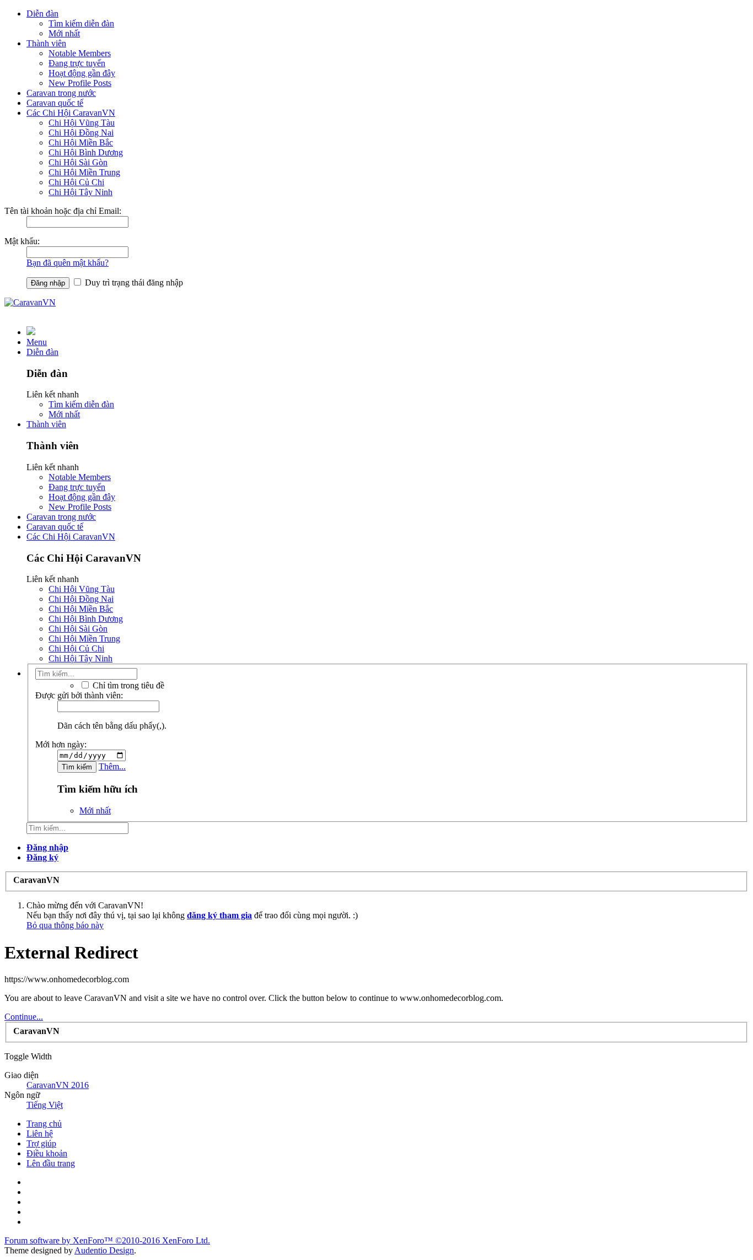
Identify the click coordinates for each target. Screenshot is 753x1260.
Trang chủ (44, 1123)
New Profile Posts (80, 83)
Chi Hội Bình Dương (86, 152)
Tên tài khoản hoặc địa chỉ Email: (62, 211)
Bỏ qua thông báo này (65, 925)
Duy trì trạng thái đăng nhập (133, 282)
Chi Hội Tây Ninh (80, 192)
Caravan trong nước (61, 93)
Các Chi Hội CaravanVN (70, 112)
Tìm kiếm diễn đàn (81, 23)
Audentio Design (104, 1250)
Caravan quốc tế (54, 102)
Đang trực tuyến (77, 63)
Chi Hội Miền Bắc (81, 142)
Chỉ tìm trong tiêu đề (127, 685)
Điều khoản (46, 1153)
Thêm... (112, 766)
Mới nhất (64, 33)
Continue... (23, 1016)
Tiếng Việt (44, 1105)
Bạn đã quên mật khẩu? (67, 262)
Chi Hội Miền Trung (84, 172)
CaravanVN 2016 (57, 1085)
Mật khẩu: (22, 241)
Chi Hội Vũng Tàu (82, 122)
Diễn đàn (42, 13)
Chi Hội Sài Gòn (78, 162)
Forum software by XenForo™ (107, 1240)
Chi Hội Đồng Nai (81, 132)
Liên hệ (39, 1133)
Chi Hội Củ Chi (76, 182)
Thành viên (46, 43)
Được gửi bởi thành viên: (79, 695)
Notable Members (80, 53)
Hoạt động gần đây (82, 73)
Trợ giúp (41, 1143)
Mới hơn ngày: (61, 744)
